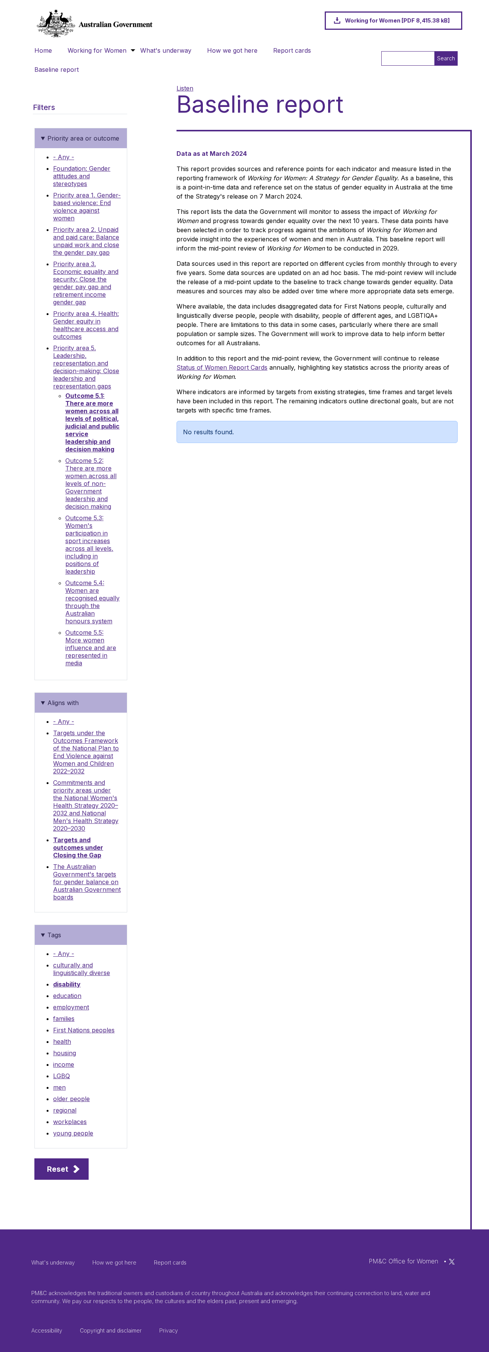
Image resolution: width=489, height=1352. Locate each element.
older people (71, 1099)
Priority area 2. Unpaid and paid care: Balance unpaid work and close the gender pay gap (86, 241)
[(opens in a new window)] (452, 1261)
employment (71, 1007)
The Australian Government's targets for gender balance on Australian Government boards (87, 882)
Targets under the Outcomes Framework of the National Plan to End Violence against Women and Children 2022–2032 (86, 752)
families (63, 1018)
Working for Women (97, 50)
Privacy (168, 1330)
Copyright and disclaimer (111, 1330)
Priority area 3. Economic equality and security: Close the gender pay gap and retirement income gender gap (85, 283)
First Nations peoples (84, 1030)
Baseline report (56, 69)
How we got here (232, 50)
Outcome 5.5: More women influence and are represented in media (90, 648)
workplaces (70, 1122)
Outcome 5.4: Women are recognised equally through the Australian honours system (92, 602)
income (63, 1064)
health (62, 1041)
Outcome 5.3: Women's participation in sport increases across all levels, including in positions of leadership (89, 544)
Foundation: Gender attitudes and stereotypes (81, 176)
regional (64, 1110)
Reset (57, 1169)
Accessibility (46, 1330)
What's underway (165, 50)
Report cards (292, 50)
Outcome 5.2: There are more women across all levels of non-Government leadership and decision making (91, 483)
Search (446, 58)
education (67, 995)
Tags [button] (54, 935)
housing (64, 1053)
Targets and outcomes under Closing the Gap (78, 847)
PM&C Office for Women (403, 1261)
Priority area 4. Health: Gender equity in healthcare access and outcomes (86, 325)
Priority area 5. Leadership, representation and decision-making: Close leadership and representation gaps (86, 367)
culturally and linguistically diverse (81, 969)
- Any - (63, 157)
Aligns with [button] (63, 703)
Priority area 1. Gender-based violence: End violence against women (87, 206)
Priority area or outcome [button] (83, 138)
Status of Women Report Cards (221, 367)
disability (67, 984)
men (59, 1087)
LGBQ (61, 1076)
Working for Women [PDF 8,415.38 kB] (397, 20)
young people (73, 1133)
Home (43, 50)
